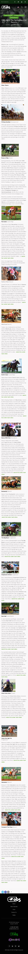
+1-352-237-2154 (14, 927)
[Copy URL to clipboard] (21, 24)
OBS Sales (7, 950)
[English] (18, 8)
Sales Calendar (8, 15)
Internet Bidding (19, 15)
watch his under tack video (10, 517)
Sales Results (14, 17)
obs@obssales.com (14, 928)
